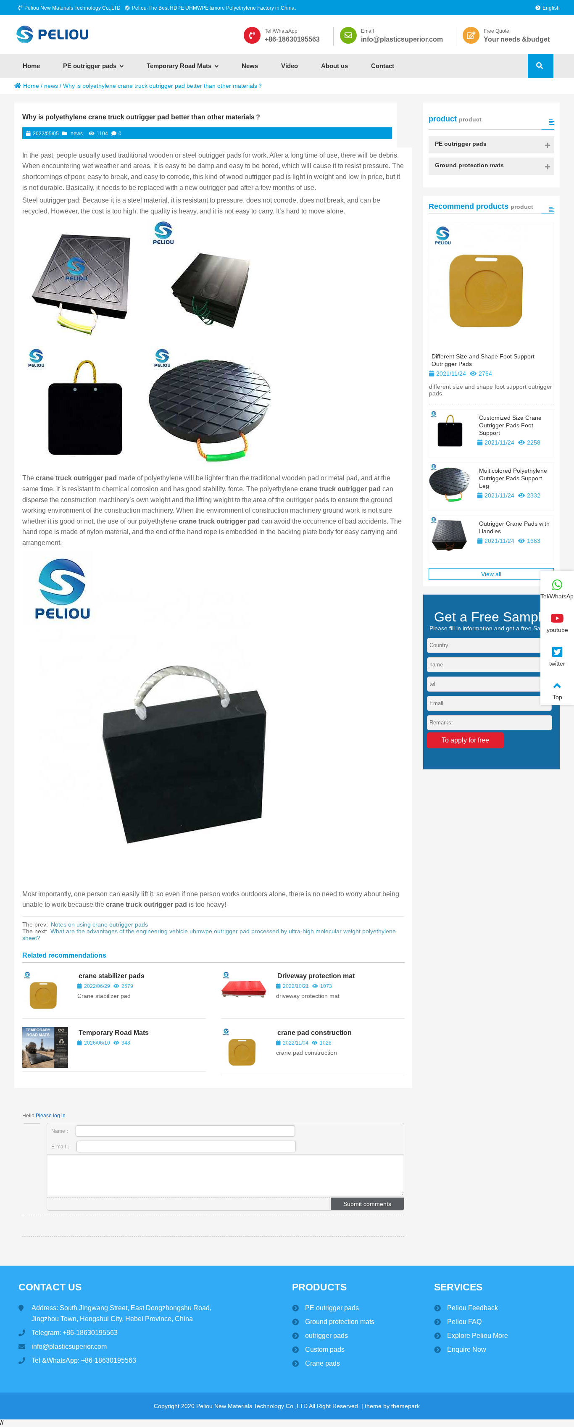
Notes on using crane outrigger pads (99, 924)
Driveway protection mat (316, 975)
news (51, 85)
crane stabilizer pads (112, 975)
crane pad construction (314, 1032)
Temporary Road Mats (114, 1032)
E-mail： (61, 1147)
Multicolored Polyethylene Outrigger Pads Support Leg (513, 478)
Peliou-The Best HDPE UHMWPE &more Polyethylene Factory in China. (214, 8)
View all (491, 574)
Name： (61, 1131)
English (551, 8)
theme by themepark (392, 1406)
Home (31, 85)
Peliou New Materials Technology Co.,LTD (72, 8)
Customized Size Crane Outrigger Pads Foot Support (510, 425)
